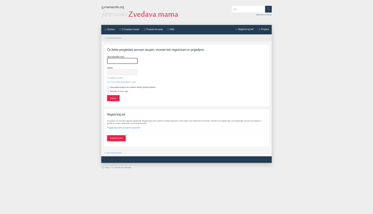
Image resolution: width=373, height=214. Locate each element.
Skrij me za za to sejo (118, 91)
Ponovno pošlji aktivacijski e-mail (121, 82)
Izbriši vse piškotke (123, 167)
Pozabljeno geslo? (115, 77)
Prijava (265, 29)
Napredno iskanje (264, 14)
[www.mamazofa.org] (112, 9)
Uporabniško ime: (115, 56)
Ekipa (107, 167)
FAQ (172, 29)
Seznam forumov (114, 38)
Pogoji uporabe (114, 127)
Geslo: (110, 67)
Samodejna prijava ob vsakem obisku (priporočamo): (132, 87)
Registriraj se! (245, 29)
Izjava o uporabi (132, 127)
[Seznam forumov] (139, 17)
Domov (111, 29)
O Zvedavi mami (130, 29)
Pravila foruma (154, 29)
